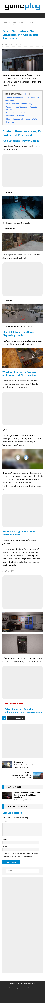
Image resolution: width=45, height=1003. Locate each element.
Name (5, 839)
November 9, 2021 (11, 44)
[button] (41, 15)
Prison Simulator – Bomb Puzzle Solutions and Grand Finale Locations (27, 795)
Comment (6, 821)
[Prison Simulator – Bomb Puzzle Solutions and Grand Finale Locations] (7, 795)
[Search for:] (22, 871)
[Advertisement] (23, 740)
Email (4, 846)
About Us (13, 983)
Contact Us (21, 983)
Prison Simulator (16, 718)
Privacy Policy (30, 983)
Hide (26, 94)
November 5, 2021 (21, 800)
